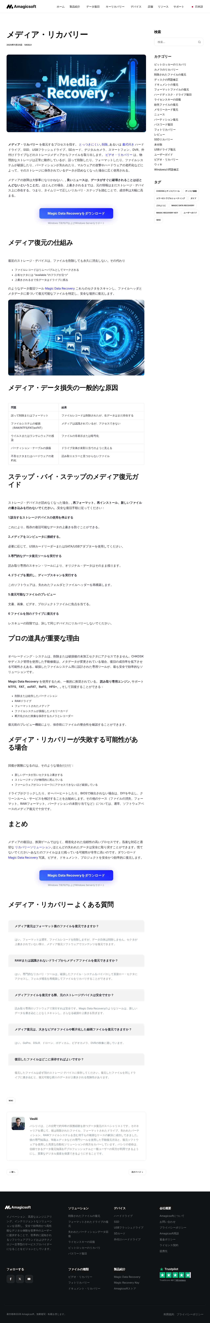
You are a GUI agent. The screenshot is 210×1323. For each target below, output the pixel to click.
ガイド (193, 198)
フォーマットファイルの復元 (171, 89)
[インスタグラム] (29, 1279)
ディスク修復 (191, 191)
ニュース (159, 114)
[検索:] (178, 42)
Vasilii (28, 45)
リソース (163, 6)
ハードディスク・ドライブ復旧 (173, 94)
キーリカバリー (115, 6)
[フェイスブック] (11, 1279)
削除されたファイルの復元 (170, 74)
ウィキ (158, 164)
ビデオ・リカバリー (118, 155)
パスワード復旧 (163, 124)
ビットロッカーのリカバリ (170, 64)
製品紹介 (75, 6)
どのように (161, 205)
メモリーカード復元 (166, 109)
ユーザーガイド (163, 154)
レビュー (159, 134)
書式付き (128, 144)
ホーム (61, 6)
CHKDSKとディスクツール (168, 191)
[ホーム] (22, 6)
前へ (13, 1172)
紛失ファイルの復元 (166, 104)
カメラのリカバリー (166, 69)
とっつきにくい (89, 144)
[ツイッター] (20, 1279)
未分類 (158, 144)
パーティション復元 (166, 119)
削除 (105, 144)
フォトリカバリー (165, 129)
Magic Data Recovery (60, 288)
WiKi (11, 1100)
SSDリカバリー (163, 139)
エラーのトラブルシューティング (170, 198)
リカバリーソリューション (33, 847)
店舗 (150, 6)
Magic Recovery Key (167, 213)
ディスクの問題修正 (166, 79)
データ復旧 (93, 6)
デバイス (136, 6)
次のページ (136, 1172)
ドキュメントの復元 (166, 84)
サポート (179, 6)
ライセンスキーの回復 (167, 99)
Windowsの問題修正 (166, 169)
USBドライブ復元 (165, 149)
